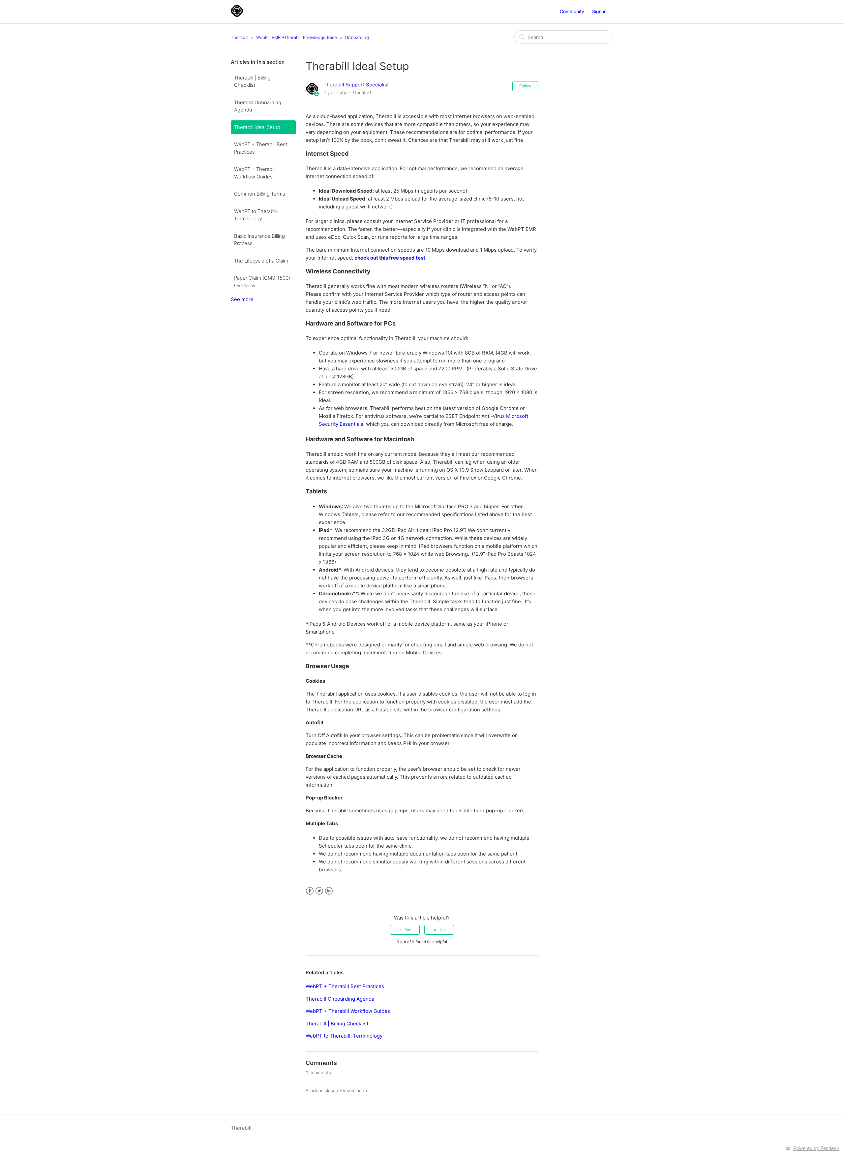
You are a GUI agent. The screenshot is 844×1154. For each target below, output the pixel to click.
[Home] (237, 15)
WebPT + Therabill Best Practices (260, 148)
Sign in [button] (599, 11)
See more (242, 299)
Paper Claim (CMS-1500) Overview (262, 282)
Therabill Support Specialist (356, 84)
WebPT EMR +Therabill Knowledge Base (296, 37)
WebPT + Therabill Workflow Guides (254, 173)
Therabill (239, 37)
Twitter (319, 891)
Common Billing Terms (259, 194)
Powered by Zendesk (816, 1148)
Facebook (310, 891)
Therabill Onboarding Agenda (257, 106)
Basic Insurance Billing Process (259, 240)
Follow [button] (525, 85)
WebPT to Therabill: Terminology (256, 215)
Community (572, 11)
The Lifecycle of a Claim (261, 261)
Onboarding (357, 37)
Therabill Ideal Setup (257, 127)
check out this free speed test (389, 258)
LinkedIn (329, 891)
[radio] (405, 930)
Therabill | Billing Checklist (252, 81)
